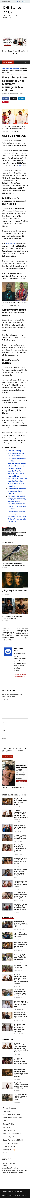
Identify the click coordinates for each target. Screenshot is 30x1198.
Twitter (11, 1195)
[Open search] (26, 62)
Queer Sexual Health (10, 1146)
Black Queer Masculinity (11, 1114)
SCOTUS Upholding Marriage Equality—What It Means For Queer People (20, 956)
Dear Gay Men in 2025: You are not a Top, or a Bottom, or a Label (21, 924)
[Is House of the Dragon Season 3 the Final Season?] (15, 580)
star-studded (10, 243)
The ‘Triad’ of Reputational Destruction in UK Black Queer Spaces (20, 1060)
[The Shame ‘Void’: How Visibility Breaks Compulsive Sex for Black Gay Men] (7, 893)
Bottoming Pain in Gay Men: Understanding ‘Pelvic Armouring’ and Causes (20, 1027)
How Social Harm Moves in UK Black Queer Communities (20, 827)
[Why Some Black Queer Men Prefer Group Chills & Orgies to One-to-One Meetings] (7, 1070)
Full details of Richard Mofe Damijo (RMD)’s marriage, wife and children (17, 498)
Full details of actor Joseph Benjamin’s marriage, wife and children (17, 518)
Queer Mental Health (10, 1143)
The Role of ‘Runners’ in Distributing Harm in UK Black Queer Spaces (21, 1097)
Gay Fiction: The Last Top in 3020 (20, 966)
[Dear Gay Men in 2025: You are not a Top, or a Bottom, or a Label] (7, 922)
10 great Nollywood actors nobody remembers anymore (17, 491)
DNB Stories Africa (17, 1191)
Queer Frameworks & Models (13, 1140)
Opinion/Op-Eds (8, 1137)
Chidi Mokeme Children (8, 529)
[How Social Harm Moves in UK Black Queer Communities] (7, 826)
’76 (20, 165)
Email (4, 730)
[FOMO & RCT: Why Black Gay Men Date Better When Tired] (7, 835)
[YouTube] (25, 1)
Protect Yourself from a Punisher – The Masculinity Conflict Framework (21, 883)
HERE (10, 788)
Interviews (6, 1127)
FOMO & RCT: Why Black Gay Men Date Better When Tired (20, 836)
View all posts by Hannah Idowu (20, 676)
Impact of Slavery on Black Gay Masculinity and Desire (21, 934)
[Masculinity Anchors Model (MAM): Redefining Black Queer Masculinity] (7, 904)
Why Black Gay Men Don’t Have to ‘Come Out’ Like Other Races (20, 801)
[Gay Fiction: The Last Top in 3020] (7, 966)
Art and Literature (9, 1108)
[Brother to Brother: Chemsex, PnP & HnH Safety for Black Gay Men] (7, 1001)
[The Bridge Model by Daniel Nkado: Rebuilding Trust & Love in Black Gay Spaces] (7, 845)
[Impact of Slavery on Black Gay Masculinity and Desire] (7, 933)
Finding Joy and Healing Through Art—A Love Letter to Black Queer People (20, 992)
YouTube (24, 1195)
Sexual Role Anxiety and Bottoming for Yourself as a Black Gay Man (20, 860)
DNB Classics (7, 1121)
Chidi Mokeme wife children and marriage (14, 532)
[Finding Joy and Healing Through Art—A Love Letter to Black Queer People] (7, 990)
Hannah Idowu (14, 93)
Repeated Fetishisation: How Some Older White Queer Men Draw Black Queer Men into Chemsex (21, 815)
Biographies (7, 1111)
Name (4, 722)
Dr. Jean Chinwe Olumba (9, 534)
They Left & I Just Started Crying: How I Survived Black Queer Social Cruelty (21, 1085)
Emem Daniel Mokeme (8, 535)
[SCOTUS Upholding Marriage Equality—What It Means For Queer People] (7, 954)
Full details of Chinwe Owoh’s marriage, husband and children (17, 458)
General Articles (6, 74)
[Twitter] (20, 1)
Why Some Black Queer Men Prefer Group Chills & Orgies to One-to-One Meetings (21, 1073)
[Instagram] (22, 1)
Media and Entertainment (12, 68)
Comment (5, 699)
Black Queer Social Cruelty (12, 1118)
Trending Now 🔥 (9, 1150)
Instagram (17, 1195)
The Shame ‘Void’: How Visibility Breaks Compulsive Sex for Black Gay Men (21, 895)
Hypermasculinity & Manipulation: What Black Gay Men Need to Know (20, 1015)
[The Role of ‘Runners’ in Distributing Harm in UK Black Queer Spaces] (7, 1095)
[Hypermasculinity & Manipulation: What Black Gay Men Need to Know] (7, 1013)
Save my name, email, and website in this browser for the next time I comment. (14, 750)
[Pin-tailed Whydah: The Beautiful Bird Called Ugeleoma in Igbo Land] (15, 554)
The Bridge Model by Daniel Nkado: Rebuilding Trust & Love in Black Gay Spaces (20, 848)
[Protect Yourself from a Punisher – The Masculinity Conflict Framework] (7, 881)
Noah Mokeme (18, 535)
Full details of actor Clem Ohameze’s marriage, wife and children (17, 506)
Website (4, 738)
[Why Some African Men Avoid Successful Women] (15, 607)
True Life (6, 1153)
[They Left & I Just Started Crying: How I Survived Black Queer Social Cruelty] (7, 1083)
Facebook (4, 1195)
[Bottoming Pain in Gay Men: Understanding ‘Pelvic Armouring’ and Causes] (7, 1024)
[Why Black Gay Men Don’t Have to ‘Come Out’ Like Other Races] (7, 799)
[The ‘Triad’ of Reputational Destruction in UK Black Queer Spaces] (7, 1058)
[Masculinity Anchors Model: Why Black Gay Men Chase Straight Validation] (7, 870)
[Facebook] (17, 1)
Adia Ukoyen (10, 527)
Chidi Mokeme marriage (8, 530)
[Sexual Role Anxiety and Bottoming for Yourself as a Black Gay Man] (7, 858)
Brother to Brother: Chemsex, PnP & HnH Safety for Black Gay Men (21, 1003)
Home (3, 68)
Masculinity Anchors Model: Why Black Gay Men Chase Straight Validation (20, 872)
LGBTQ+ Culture (9, 1130)
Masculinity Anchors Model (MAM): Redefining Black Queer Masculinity (20, 906)
